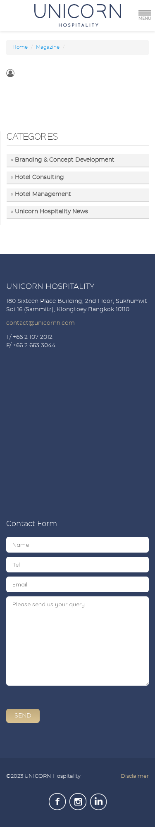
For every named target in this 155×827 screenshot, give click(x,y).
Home (20, 47)
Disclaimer (135, 776)
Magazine (48, 47)
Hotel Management (43, 194)
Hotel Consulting (39, 177)
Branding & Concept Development (64, 160)
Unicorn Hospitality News (51, 211)
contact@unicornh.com (40, 323)
